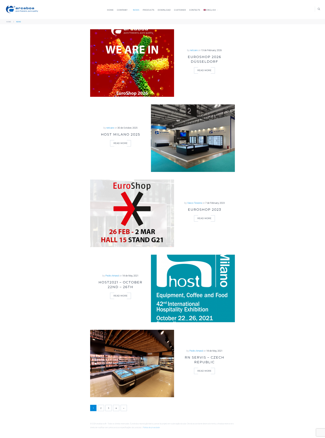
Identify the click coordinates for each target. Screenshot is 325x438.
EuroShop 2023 (204, 210)
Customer (180, 10)
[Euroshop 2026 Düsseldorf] (132, 62)
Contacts (194, 10)
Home (110, 10)
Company (122, 10)
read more (204, 70)
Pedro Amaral (112, 275)
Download (164, 10)
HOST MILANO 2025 (120, 134)
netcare (194, 50)
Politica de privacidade (151, 427)
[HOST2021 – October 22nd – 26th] (193, 288)
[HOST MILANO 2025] (193, 138)
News (136, 10)
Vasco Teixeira (194, 203)
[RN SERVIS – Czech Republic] (132, 363)
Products (148, 10)
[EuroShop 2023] (132, 213)
